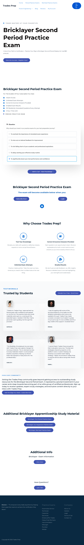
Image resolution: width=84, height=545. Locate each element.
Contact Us (67, 518)
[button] (76, 5)
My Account (51, 8)
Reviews (42, 8)
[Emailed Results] (60, 259)
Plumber (45, 527)
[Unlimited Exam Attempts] (23, 259)
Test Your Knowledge (23, 242)
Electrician (45, 515)
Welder (44, 529)
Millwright (45, 525)
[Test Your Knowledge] (23, 236)
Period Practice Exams (32, 3)
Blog (36, 8)
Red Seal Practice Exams (49, 3)
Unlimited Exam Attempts (23, 265)
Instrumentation (47, 522)
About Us (67, 508)
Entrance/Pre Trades (48, 518)
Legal (66, 513)
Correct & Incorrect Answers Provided (60, 242)
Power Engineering (25, 8)
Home (21, 3)
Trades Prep (9, 5)
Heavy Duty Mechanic (49, 520)
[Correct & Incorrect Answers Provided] (60, 236)
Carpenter (45, 513)
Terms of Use (68, 515)
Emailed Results (60, 265)
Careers (66, 511)
